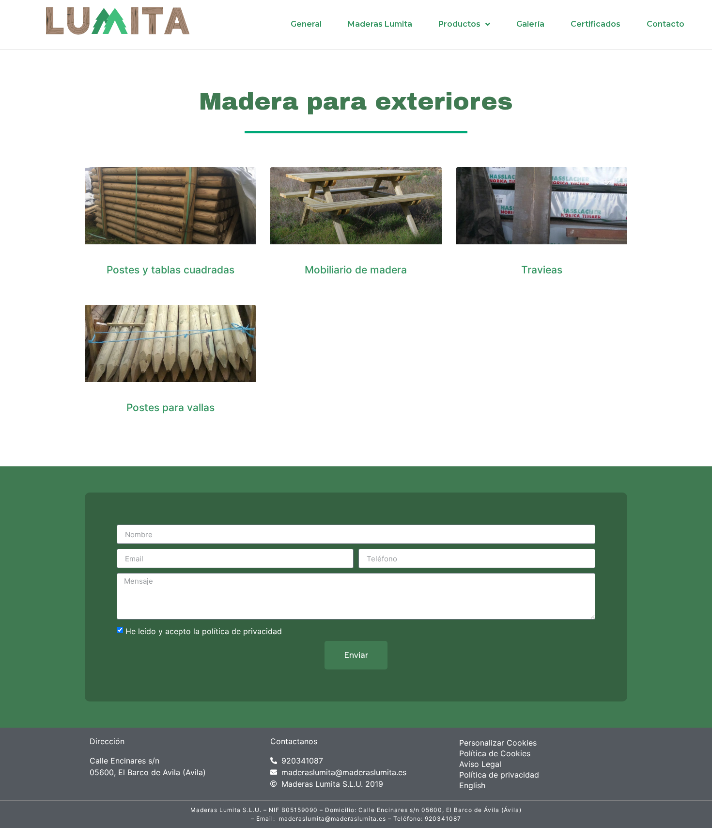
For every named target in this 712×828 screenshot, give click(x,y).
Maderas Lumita (380, 24)
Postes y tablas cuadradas (170, 270)
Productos (459, 24)
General (306, 24)
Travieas (541, 270)
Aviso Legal (480, 764)
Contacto (665, 24)
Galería (530, 24)
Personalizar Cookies (498, 743)
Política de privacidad (499, 775)
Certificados (595, 24)
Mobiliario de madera (356, 270)
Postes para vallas (170, 407)
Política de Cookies (494, 753)
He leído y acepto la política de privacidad (203, 631)
